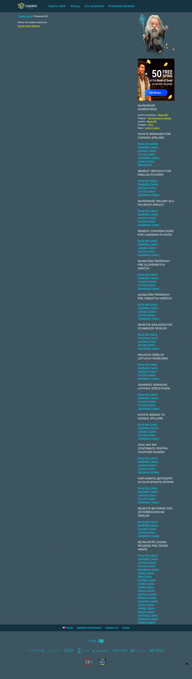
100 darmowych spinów (159, 118)
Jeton (150, 125)
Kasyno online (57, 6)
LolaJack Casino (147, 150)
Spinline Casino (146, 622)
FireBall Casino (146, 608)
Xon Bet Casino (146, 154)
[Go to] (156, 79)
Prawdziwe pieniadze (122, 6)
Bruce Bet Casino (147, 143)
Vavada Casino (146, 611)
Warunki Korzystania (89, 628)
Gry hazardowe (94, 6)
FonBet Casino (146, 583)
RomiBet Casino (147, 580)
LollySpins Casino (148, 615)
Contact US (111, 628)
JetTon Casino (146, 587)
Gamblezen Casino (148, 157)
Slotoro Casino (146, 604)
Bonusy (75, 6)
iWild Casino (145, 164)
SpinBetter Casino (148, 147)
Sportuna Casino (147, 594)
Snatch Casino (146, 161)
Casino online (25, 16)
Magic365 (163, 115)
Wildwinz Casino (147, 597)
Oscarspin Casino (148, 601)
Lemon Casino (152, 128)
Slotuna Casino (146, 590)
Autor (125, 628)
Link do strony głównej (29, 26)
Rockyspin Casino (148, 618)
